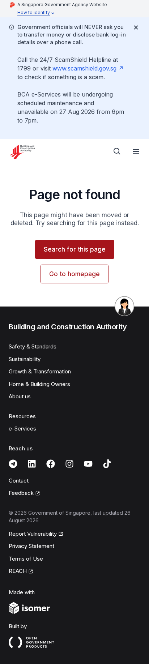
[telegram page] (13, 463)
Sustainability (25, 359)
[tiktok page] (107, 463)
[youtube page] (88, 463)
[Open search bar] (117, 151)
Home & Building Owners (39, 384)
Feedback (21, 492)
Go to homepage (74, 274)
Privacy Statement (31, 546)
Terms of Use (26, 558)
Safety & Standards (32, 346)
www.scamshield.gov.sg (84, 68)
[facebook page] (50, 463)
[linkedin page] (31, 463)
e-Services (22, 428)
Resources (22, 416)
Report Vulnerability (33, 533)
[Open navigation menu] (136, 151)
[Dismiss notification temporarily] (136, 27)
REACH (18, 570)
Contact (19, 480)
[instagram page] (69, 463)
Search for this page (75, 249)
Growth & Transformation (40, 371)
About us (20, 396)
